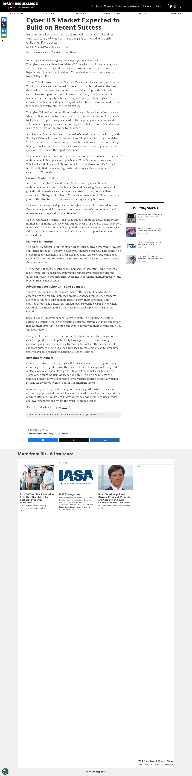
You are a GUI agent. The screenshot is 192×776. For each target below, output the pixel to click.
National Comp (48, 14)
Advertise (134, 6)
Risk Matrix (144, 14)
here (64, 407)
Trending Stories (16, 14)
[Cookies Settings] (5, 771)
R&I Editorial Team (40, 47)
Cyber (65, 52)
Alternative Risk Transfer (47, 52)
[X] (4, 25)
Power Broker (80, 14)
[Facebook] (4, 19)
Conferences (121, 6)
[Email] (4, 35)
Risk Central (176, 14)
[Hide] (2, 40)
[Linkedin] (4, 30)
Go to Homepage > (96, 771)
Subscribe (147, 6)
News (73, 52)
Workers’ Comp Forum (112, 14)
